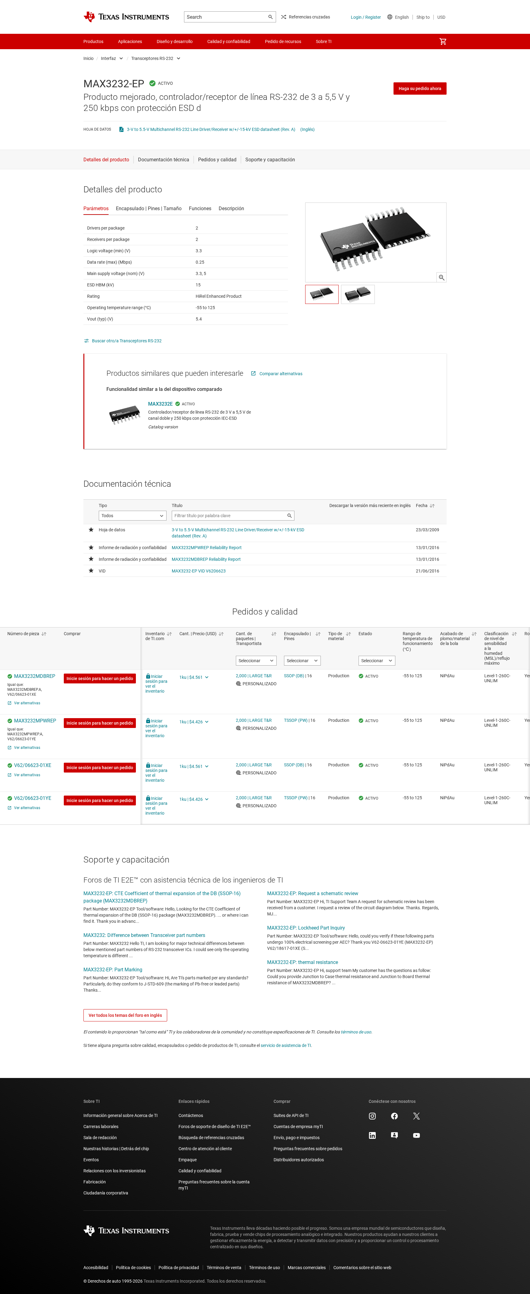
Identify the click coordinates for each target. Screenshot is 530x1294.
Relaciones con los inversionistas (114, 1170)
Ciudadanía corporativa (105, 1192)
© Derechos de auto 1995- (113, 1281)
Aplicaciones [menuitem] (130, 41)
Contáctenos (191, 1115)
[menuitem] (443, 41)
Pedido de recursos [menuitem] (283, 41)
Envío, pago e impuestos (297, 1137)
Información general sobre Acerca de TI (120, 1115)
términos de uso (356, 1031)
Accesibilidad (95, 1267)
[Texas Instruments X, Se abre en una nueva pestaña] (416, 1118)
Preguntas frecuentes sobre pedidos (308, 1148)
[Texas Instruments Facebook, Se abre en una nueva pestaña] (394, 1118)
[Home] (126, 16)
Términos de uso (264, 1267)
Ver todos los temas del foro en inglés (125, 1015)
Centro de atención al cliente (205, 1148)
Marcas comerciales (307, 1267)
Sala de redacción (100, 1137)
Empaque (188, 1159)
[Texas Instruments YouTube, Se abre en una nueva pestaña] (416, 1137)
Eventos (91, 1159)
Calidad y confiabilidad (200, 1170)
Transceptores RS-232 (152, 58)
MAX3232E (160, 404)
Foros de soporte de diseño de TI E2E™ (215, 1126)
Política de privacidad (179, 1267)
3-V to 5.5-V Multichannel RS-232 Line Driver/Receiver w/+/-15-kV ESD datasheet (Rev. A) (211, 129)
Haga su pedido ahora (420, 88)
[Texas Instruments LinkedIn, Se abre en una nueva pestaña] (372, 1137)
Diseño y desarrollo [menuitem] (175, 41)
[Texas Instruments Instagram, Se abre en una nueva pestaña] (372, 1118)
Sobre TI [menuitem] (324, 41)
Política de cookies (133, 1267)
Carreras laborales (100, 1126)
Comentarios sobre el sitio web (362, 1267)
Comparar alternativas (280, 373)
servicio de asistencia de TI (286, 1045)
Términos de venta (224, 1267)
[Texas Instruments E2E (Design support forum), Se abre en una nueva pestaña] (394, 1137)
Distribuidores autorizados (299, 1159)
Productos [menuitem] (93, 41)
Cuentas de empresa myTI (298, 1126)
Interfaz (108, 58)
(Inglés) (307, 129)
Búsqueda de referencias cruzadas (211, 1137)
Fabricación (94, 1181)
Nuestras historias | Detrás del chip (116, 1148)
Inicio (88, 58)
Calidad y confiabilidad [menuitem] (228, 41)
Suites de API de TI (291, 1115)
